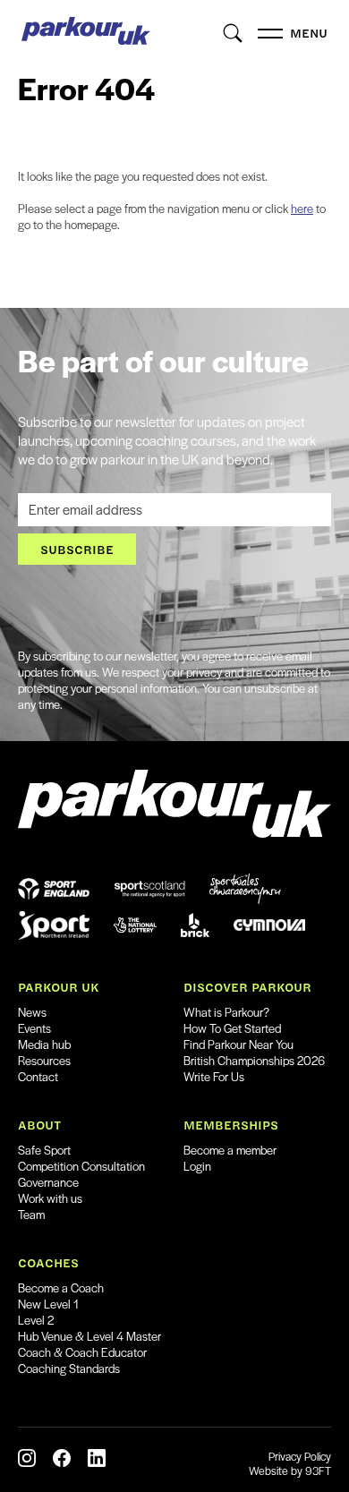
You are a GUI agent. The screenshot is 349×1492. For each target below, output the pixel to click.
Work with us (50, 1197)
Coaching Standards (69, 1368)
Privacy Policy (299, 1456)
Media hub (44, 1044)
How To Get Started (232, 1027)
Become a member (230, 1149)
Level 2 (36, 1319)
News (32, 1011)
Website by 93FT (290, 1470)
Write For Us (213, 1076)
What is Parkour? (226, 1011)
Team (31, 1214)
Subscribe (77, 549)
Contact (38, 1076)
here (302, 208)
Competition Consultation (81, 1165)
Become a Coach (61, 1287)
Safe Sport (44, 1149)
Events (34, 1027)
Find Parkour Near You (238, 1044)
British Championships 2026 (254, 1060)
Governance (48, 1181)
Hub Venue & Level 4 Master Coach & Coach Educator (89, 1343)
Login (197, 1165)
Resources (44, 1060)
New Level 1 (48, 1303)
